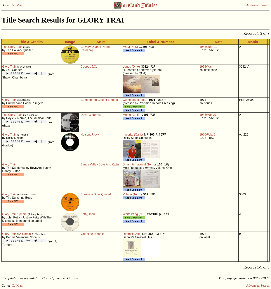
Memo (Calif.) (131, 114)
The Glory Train (12, 46)
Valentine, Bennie (92, 233)
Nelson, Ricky (90, 134)
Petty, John (88, 214)
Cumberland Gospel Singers (99, 99)
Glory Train (9, 66)
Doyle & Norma (91, 114)
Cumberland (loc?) (135, 99)
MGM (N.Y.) (130, 46)
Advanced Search (258, 5)
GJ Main (17, 5)
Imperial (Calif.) (133, 134)
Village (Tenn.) (132, 194)
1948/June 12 (208, 46)
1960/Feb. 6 (207, 134)
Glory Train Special (14, 214)
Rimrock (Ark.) (132, 233)
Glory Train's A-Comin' (16, 233)
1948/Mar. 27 (207, 114)
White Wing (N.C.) (134, 214)
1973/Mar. (205, 66)
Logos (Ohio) (131, 66)
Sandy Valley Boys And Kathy (100, 164)
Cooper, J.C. (89, 66)
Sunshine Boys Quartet (96, 194)
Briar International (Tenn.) (139, 164)
